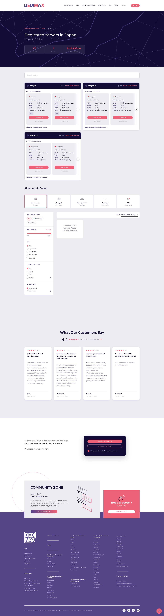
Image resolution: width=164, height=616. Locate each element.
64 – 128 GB (33, 255)
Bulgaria (96, 550)
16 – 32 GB (32, 252)
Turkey (73, 565)
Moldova (96, 587)
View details (39, 121)
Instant (38, 218)
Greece (95, 567)
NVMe (40, 278)
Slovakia (119, 554)
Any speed (33, 288)
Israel (72, 545)
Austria (96, 542)
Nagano (92, 86)
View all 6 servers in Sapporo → (38, 177)
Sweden (119, 561)
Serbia (119, 551)
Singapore (74, 555)
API (110, 5)
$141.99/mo (64, 117)
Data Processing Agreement (126, 586)
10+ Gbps (40, 291)
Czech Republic (99, 555)
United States (52, 597)
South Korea (75, 557)
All (29, 218)
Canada (50, 585)
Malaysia (74, 550)
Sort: (118, 215)
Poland (119, 541)
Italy (95, 577)
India (72, 542)
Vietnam (74, 570)
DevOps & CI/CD (29, 588)
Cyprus (95, 552)
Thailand (74, 562)
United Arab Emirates (78, 567)
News (116, 5)
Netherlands (121, 536)
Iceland (96, 572)
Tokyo (33, 86)
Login (135, 5)
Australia (74, 583)
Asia (43, 28)
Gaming (27, 578)
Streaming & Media (31, 591)
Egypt (49, 559)
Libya (49, 561)
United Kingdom (122, 566)
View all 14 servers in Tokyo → (37, 127)
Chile (49, 587)
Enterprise (28, 553)
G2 (101, 340)
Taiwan (73, 560)
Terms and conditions (124, 583)
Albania (96, 540)
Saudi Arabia (75, 552)
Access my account (105, 446)
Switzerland (121, 564)
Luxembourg (97, 584)
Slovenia (120, 556)
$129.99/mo (39, 167)
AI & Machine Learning (32, 583)
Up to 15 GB (33, 249)
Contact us (121, 511)
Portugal (120, 544)
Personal (27, 561)
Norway (119, 539)
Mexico (49, 595)
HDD (31, 271)
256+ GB (32, 258)
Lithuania (96, 582)
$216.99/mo (123, 117)
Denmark (96, 557)
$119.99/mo (39, 117)
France (95, 562)
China (73, 540)
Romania (120, 546)
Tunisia (50, 566)
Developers (28, 556)
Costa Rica (51, 592)
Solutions (102, 5)
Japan (73, 547)
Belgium (96, 545)
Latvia (95, 579)
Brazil (49, 582)
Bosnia (95, 547)
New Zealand (75, 586)
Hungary (96, 570)
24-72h (31, 222)
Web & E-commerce (31, 581)
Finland (96, 560)
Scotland (120, 549)
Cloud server (68, 5)
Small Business (29, 558)
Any (30, 246)
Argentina (51, 580)
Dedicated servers (88, 5)
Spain (119, 559)
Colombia (50, 590)
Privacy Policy (121, 581)
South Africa (51, 564)
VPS (77, 5)
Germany (96, 565)
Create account (104, 441)
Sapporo (34, 135)
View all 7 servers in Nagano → (96, 127)
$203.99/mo (97, 117)
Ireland (96, 574)
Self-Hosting (28, 585)
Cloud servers (53, 536)
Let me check (43, 511)
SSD (30, 274)
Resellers (27, 563)
